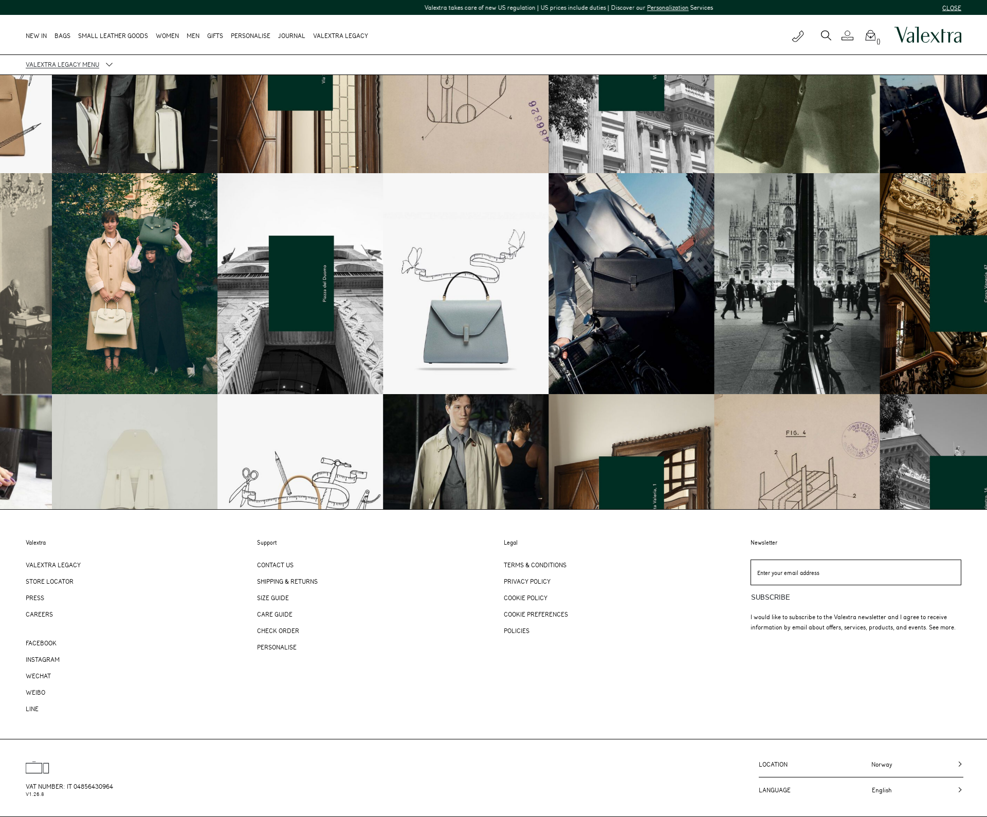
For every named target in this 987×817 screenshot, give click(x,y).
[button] (852, 35)
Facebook (41, 642)
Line (32, 708)
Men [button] (193, 35)
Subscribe (770, 597)
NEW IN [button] (36, 35)
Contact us (275, 564)
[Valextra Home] (927, 35)
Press (35, 597)
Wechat (38, 675)
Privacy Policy (527, 581)
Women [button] (167, 35)
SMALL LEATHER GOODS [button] (113, 35)
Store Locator (50, 581)
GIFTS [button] (215, 35)
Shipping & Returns (287, 581)
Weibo (35, 692)
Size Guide (273, 597)
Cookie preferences (536, 614)
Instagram (43, 659)
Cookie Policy (525, 597)
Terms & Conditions (535, 564)
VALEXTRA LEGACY (340, 35)
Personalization (596, 7)
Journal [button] (291, 35)
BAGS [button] (62, 35)
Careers (39, 614)
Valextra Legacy (53, 564)
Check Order (278, 630)
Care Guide (275, 614)
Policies (516, 630)
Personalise (250, 35)
